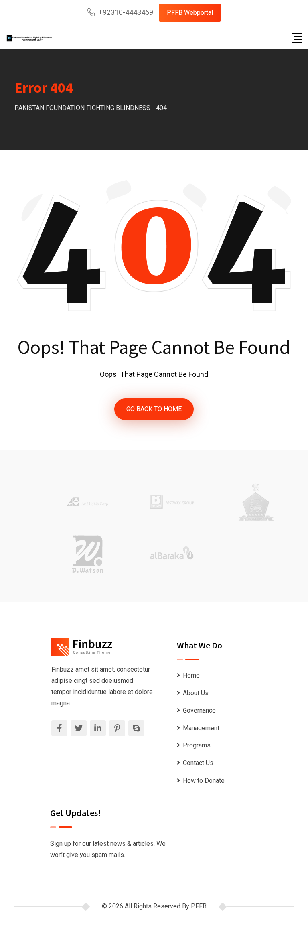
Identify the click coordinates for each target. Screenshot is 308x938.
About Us (196, 693)
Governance (199, 710)
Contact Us (198, 763)
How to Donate (204, 780)
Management (201, 728)
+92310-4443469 (126, 12)
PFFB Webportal (190, 12)
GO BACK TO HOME (154, 409)
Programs (197, 745)
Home (191, 675)
